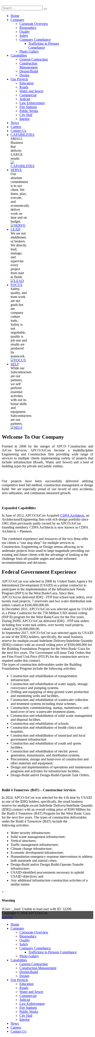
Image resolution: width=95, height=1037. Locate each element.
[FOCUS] (18, 360)
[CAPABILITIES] (22, 166)
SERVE (16, 170)
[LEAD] (17, 281)
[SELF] (17, 427)
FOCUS (16, 285)
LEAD (15, 229)
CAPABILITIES (22, 135)
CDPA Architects (72, 515)
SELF (15, 364)
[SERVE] (18, 225)
